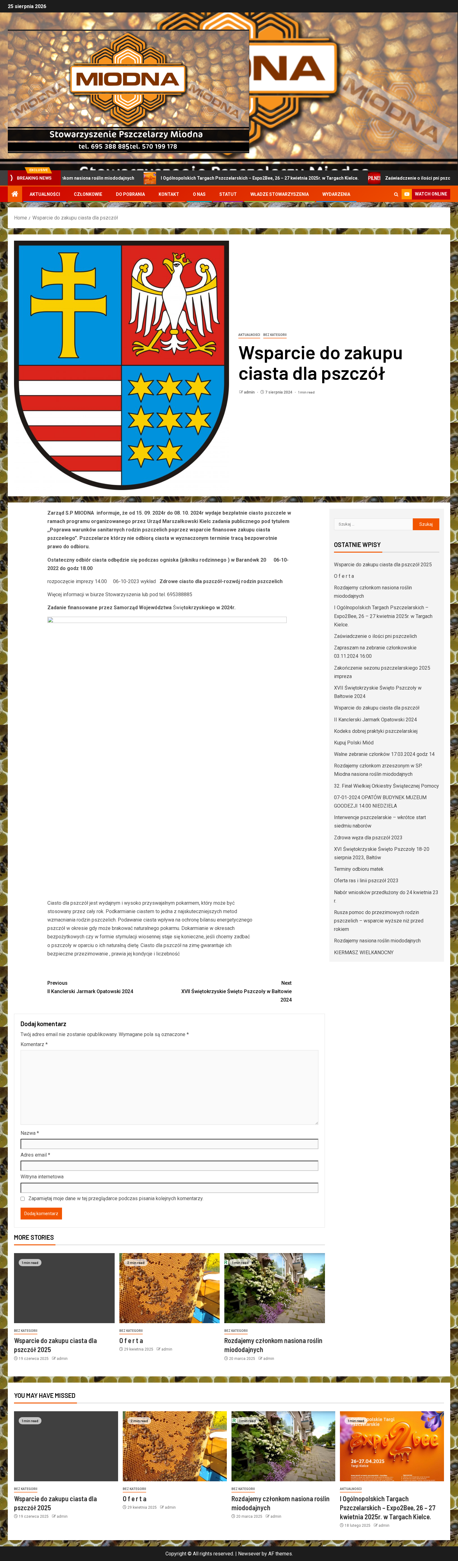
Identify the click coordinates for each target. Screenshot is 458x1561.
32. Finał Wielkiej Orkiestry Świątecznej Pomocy (386, 786)
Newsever (249, 1554)
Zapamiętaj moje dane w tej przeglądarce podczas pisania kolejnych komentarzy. (115, 1198)
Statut (228, 194)
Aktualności (45, 194)
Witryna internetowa (42, 1177)
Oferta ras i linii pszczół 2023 (366, 881)
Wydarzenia (336, 194)
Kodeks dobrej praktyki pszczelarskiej (375, 731)
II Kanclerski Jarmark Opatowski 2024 (90, 987)
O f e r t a (131, 1340)
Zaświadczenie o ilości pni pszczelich (379, 178)
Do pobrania (130, 194)
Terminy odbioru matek (359, 869)
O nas (199, 194)
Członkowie (88, 194)
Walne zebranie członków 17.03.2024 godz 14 (384, 754)
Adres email (35, 1155)
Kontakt (169, 194)
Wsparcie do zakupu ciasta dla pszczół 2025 (383, 565)
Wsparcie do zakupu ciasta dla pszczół (376, 708)
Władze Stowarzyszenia (279, 194)
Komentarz (34, 1044)
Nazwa (30, 1133)
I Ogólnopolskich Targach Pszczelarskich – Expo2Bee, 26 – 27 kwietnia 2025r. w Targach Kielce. (215, 178)
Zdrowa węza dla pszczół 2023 (368, 838)
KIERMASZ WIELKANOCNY (364, 952)
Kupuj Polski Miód (354, 743)
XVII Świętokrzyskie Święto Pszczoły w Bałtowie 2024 (236, 991)
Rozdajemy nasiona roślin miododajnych (377, 941)
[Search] (396, 194)
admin (249, 392)
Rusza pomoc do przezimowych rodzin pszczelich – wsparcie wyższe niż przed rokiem (378, 920)
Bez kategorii (275, 335)
